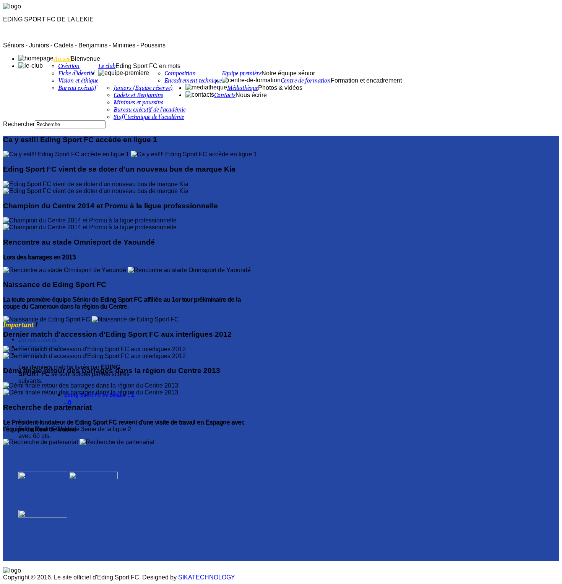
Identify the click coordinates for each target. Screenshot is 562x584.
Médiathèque (242, 87)
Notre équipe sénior (288, 73)
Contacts (225, 95)
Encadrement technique (193, 80)
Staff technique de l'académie (149, 116)
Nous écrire (251, 95)
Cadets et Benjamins (138, 95)
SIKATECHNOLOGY (206, 577)
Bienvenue (85, 58)
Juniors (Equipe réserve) (143, 87)
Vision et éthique (78, 80)
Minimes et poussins (138, 102)
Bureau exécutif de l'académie (149, 109)
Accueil (62, 58)
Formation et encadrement (366, 80)
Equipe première (242, 73)
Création (69, 66)
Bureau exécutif (77, 87)
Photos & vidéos (280, 87)
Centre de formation (306, 80)
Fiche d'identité (76, 73)
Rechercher (19, 124)
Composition (180, 73)
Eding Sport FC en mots (147, 66)
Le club (106, 66)
